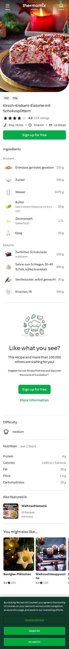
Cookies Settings (34, 620)
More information (34, 400)
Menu (7, 9)
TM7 (6, 98)
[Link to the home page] (34, 7)
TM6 (15, 98)
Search (61, 9)
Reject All (34, 630)
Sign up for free (34, 135)
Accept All (34, 641)
